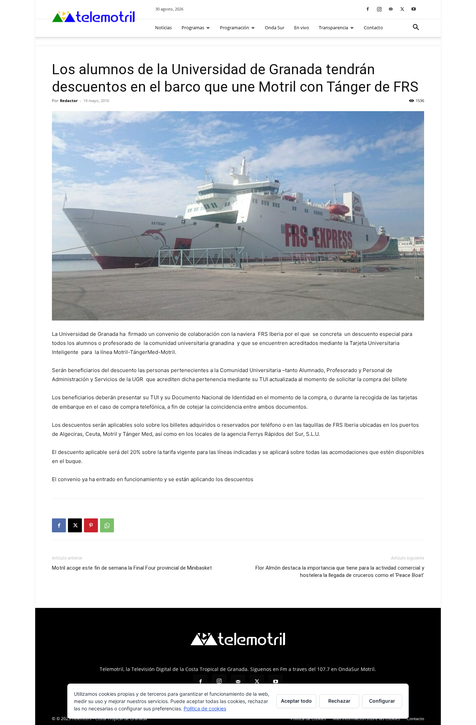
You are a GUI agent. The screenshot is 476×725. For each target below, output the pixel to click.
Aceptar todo (296, 701)
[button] (415, 28)
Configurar (382, 701)
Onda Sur (274, 27)
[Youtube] (413, 9)
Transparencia (333, 27)
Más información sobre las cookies (366, 719)
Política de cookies (308, 719)
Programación (234, 27)
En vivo (301, 27)
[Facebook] (367, 9)
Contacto (373, 27)
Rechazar (339, 701)
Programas (193, 27)
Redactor (69, 100)
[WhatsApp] (107, 525)
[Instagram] (379, 9)
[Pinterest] (91, 525)
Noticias (163, 27)
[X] (402, 9)
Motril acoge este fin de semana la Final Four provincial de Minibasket (132, 568)
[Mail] (390, 9)
